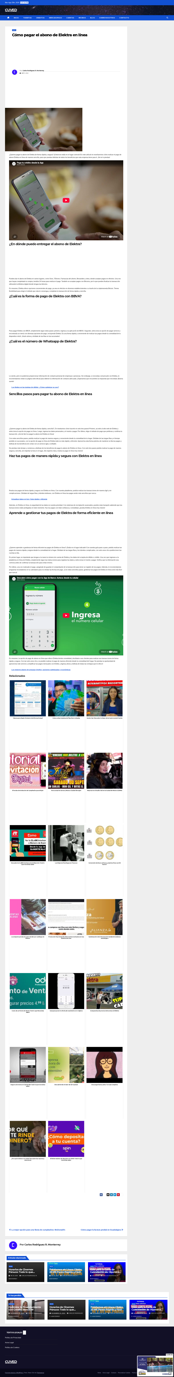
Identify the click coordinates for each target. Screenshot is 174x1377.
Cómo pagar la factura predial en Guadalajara (101, 1230)
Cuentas (70, 18)
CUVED (11, 10)
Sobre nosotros (107, 18)
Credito (11, 1304)
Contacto (124, 18)
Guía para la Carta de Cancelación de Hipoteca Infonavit (104, 1272)
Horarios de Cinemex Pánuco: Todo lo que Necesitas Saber (21, 1272)
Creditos (40, 18)
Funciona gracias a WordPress (14, 1372)
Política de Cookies (12, 1347)
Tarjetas (27, 18)
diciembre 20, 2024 (17, 1313)
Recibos (82, 18)
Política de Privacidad (13, 1338)
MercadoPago (55, 18)
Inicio (16, 18)
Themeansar (40, 1372)
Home (99, 1372)
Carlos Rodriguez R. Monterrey (33, 70)
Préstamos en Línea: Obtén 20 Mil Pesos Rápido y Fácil (65, 1270)
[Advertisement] (66, 54)
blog (14, 30)
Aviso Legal (9, 1342)
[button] (167, 18)
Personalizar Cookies (124, 1372)
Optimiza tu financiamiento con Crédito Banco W (25, 1308)
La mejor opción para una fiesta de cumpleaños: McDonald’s (38, 1230)
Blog (92, 18)
